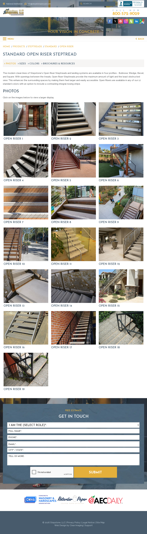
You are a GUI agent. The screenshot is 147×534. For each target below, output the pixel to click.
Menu (10, 39)
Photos (11, 64)
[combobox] (97, 3)
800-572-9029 (126, 14)
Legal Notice (88, 522)
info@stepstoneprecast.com (39, 4)
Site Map (100, 522)
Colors (34, 64)
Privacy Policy (73, 522)
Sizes (22, 64)
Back (141, 39)
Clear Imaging (76, 525)
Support (89, 525)
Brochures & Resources (59, 64)
